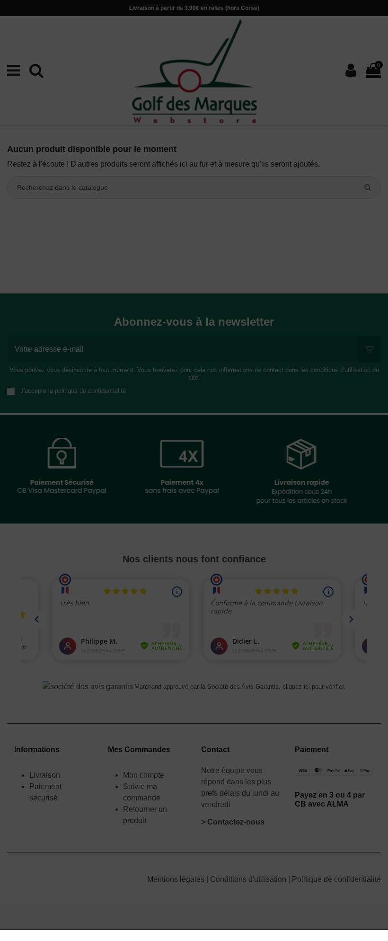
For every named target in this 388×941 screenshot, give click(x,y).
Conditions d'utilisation (249, 879)
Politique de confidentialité (336, 879)
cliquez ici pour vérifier (313, 687)
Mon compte (143, 775)
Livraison (45, 775)
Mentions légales (176, 879)
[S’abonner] (369, 349)
